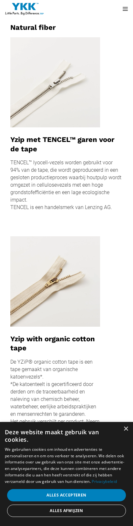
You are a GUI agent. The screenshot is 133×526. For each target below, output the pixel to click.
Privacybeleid (104, 481)
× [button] (125, 429)
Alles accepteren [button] (66, 495)
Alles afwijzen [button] (66, 510)
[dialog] (66, 474)
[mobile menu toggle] (121, 9)
